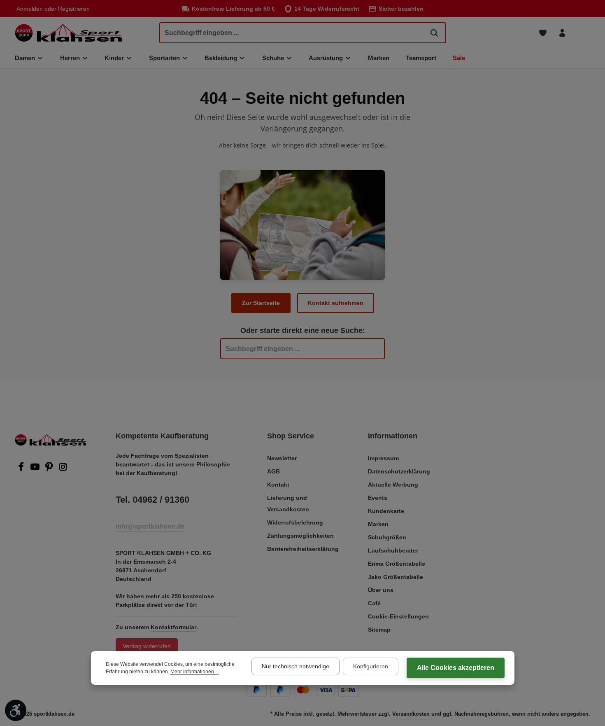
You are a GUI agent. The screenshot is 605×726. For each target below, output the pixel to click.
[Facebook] (21, 469)
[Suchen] (434, 32)
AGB (273, 471)
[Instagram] (62, 469)
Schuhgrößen (387, 537)
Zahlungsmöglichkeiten (300, 535)
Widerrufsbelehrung (295, 522)
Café (374, 603)
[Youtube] (35, 469)
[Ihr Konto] (562, 33)
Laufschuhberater (393, 550)
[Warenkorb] (581, 33)
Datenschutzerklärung (399, 471)
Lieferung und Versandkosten (288, 503)
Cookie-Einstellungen (398, 616)
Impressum (383, 458)
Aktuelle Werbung (393, 484)
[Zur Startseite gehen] (68, 32)
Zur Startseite (261, 303)
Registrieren (74, 8)
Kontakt (278, 484)
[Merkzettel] (542, 33)
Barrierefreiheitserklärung (303, 549)
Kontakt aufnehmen (335, 303)
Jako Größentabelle (395, 577)
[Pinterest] (49, 469)
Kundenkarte (386, 511)
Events (377, 497)
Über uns (380, 590)
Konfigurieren (370, 666)
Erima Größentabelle (396, 563)
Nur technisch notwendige (295, 666)
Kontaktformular (173, 627)
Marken (378, 524)
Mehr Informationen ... (194, 671)
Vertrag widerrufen (147, 646)
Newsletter (282, 458)
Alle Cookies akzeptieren (455, 667)
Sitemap (379, 629)
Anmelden (29, 8)
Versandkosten (411, 714)
